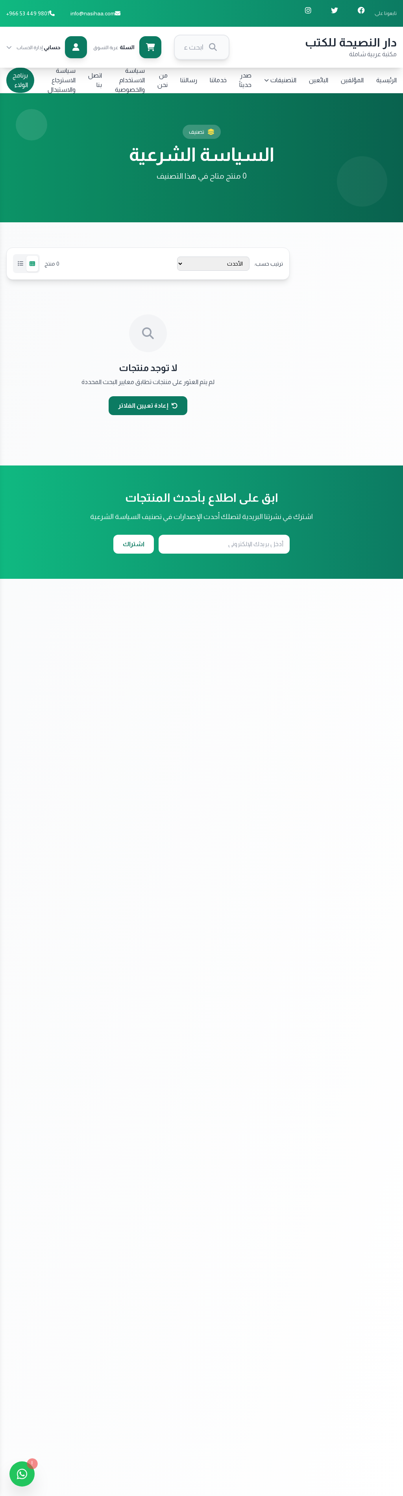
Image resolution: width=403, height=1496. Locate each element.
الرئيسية (386, 80)
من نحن (162, 80)
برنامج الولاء (20, 80)
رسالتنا (188, 80)
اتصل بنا (95, 80)
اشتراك (133, 544)
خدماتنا (218, 80)
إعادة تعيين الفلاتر (143, 405)
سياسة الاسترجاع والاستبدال (62, 80)
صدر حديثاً (245, 80)
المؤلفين (352, 80)
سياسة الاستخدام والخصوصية (130, 80)
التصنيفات (283, 80)
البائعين (318, 80)
